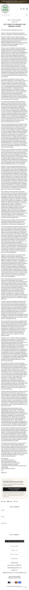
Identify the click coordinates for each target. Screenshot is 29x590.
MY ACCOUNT (14, 546)
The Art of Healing (16, 20)
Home (9, 20)
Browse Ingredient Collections (14, 489)
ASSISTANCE (14, 558)
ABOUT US (14, 550)
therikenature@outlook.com (17, 2)
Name (2, 510)
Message (4, 523)
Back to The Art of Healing (15, 541)
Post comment (14, 534)
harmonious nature (7, 272)
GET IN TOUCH (14, 554)
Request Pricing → (23, 1)
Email (3, 516)
